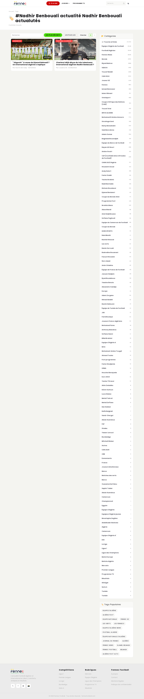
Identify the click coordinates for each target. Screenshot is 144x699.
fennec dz (125, 619)
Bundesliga (63, 684)
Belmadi (123, 650)
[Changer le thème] (128, 3)
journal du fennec (111, 641)
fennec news (108, 645)
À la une (54, 3)
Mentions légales (117, 681)
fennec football (110, 650)
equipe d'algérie (109, 611)
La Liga (61, 681)
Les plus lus (70, 35)
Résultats (88, 688)
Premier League (65, 677)
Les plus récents (53, 35)
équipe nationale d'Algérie (114, 637)
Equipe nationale (110, 619)
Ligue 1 (61, 674)
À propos (114, 674)
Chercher (83, 35)
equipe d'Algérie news (112, 628)
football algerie (110, 632)
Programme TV (79, 3)
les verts (107, 624)
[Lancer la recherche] (124, 3)
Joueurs (65, 3)
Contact (114, 677)
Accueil (11, 11)
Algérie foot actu (110, 654)
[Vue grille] (90, 35)
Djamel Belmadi (123, 645)
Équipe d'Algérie (91, 677)
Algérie (125, 641)
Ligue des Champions (93, 681)
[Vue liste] (94, 35)
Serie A (61, 688)
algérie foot (108, 615)
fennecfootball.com (88, 696)
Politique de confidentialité (121, 684)
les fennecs (119, 624)
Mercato (88, 674)
